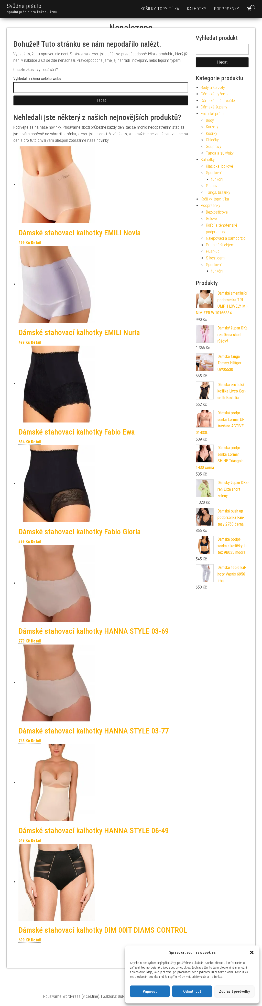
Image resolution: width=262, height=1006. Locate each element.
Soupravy (213, 146)
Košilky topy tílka (160, 8)
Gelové (211, 218)
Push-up (213, 251)
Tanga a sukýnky (220, 153)
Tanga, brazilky (218, 192)
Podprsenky (226, 8)
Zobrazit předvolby (234, 991)
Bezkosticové (217, 212)
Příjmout (150, 991)
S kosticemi (215, 258)
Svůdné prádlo (24, 6)
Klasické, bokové (219, 166)
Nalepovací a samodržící (226, 238)
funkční (217, 179)
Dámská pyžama (214, 94)
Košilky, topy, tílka (215, 199)
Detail (36, 242)
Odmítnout (192, 991)
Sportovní (214, 172)
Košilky (211, 133)
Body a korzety (213, 87)
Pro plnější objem (220, 245)
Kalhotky (196, 8)
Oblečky (212, 139)
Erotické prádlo (213, 113)
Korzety (212, 126)
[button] (251, 952)
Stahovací (214, 185)
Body (210, 120)
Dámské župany (214, 107)
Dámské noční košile (218, 100)
